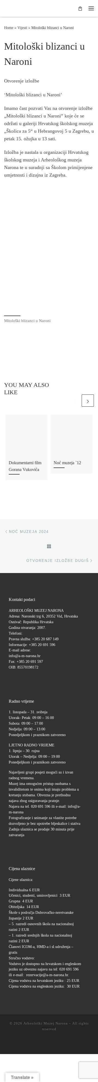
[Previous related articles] (74, 400)
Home (8, 28)
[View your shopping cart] (80, 8)
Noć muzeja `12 (67, 462)
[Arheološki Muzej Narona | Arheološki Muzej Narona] (5, 8)
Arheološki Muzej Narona (45, 1023)
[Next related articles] (88, 400)
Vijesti (22, 28)
